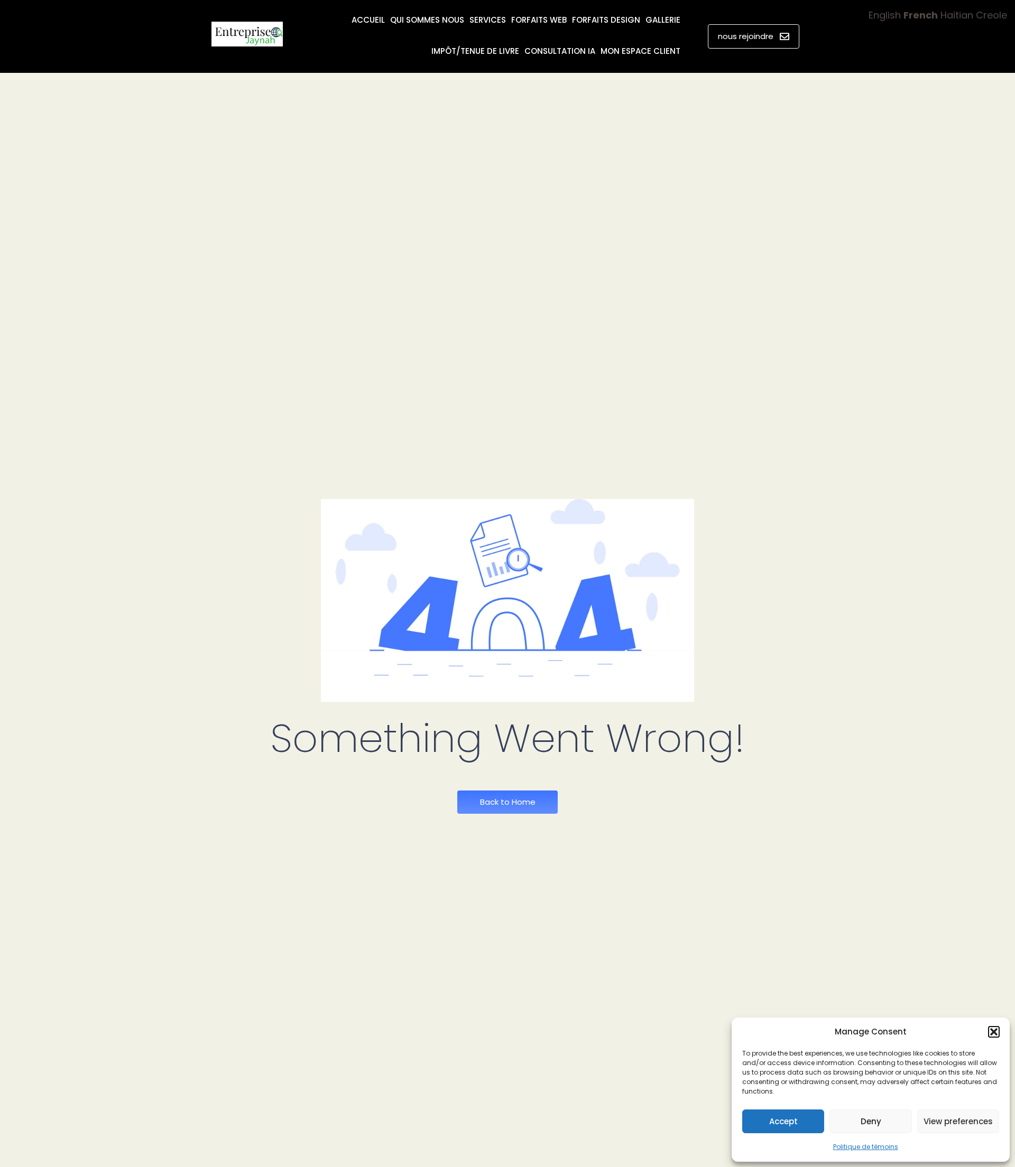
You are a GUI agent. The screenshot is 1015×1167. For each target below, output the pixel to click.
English (885, 15)
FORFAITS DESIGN (606, 19)
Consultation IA (559, 51)
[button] (994, 1032)
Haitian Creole (973, 15)
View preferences (958, 1121)
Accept (783, 1121)
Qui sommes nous (427, 19)
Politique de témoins (865, 1146)
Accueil (368, 19)
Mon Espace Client (640, 51)
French (920, 15)
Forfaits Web (539, 19)
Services (487, 19)
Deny (871, 1121)
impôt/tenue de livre (475, 51)
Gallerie (662, 19)
